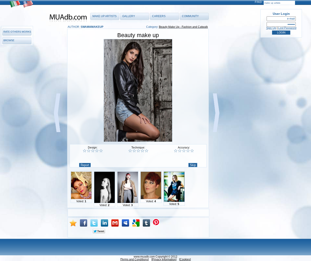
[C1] (175, 150)
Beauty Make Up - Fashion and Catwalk (183, 26)
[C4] (188, 150)
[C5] (192, 150)
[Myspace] (125, 223)
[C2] (179, 150)
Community (190, 16)
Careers (159, 16)
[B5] (146, 150)
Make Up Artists (104, 16)
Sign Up (271, 28)
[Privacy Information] (163, 259)
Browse (8, 40)
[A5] (101, 150)
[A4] (97, 150)
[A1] (84, 150)
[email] (115, 223)
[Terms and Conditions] (134, 259)
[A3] (92, 150)
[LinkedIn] (104, 223)
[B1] (130, 150)
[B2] (134, 150)
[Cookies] (185, 259)
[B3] (138, 150)
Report (85, 165)
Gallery (128, 16)
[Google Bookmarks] (136, 223)
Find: (259, 2)
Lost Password (287, 28)
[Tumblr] (146, 223)
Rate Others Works (17, 31)
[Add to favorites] (73, 223)
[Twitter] (94, 223)
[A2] (88, 150)
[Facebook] (83, 223)
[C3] (184, 150)
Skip (193, 165)
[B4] (142, 150)
